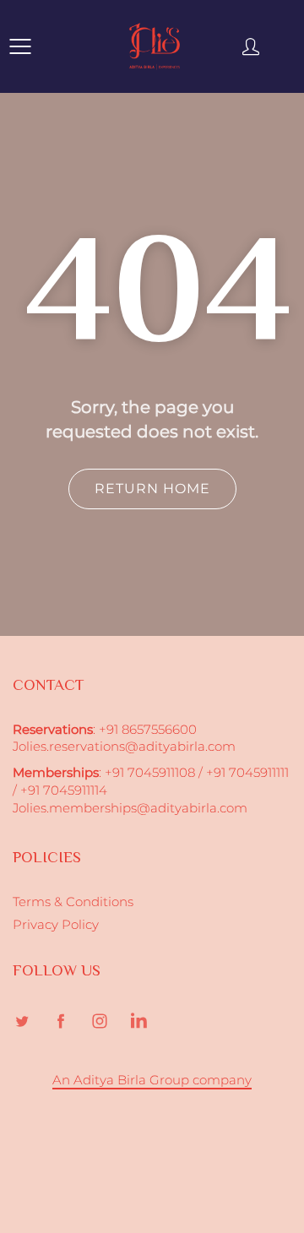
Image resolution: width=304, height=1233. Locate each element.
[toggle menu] (20, 46)
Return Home (152, 489)
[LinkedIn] (138, 1021)
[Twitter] (21, 1021)
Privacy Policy (56, 924)
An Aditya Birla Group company (152, 1080)
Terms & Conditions (73, 902)
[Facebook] (60, 1021)
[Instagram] (99, 1021)
